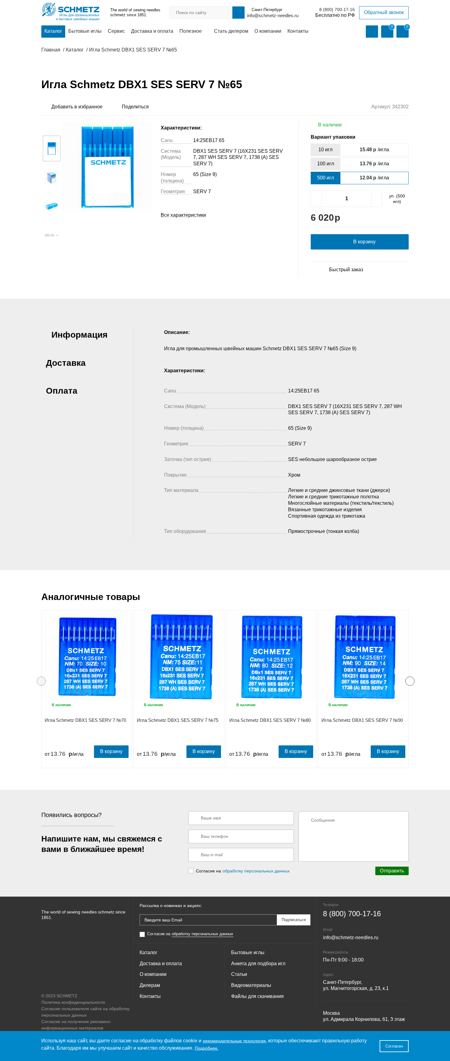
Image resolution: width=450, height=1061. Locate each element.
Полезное (190, 31)
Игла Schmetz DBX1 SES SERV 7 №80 (270, 720)
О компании (267, 31)
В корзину (111, 751)
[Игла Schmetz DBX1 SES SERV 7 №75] (179, 656)
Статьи (239, 974)
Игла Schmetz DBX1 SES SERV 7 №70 (85, 720)
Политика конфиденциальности (73, 1002)
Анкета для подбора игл (258, 963)
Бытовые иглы (85, 31)
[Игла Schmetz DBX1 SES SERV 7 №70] (87, 656)
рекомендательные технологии (234, 1040)
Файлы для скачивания (257, 996)
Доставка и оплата (152, 31)
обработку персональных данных (256, 870)
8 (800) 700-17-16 (337, 9)
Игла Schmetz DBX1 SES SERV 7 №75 (177, 720)
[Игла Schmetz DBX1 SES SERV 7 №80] (271, 656)
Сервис (116, 31)
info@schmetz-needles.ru (272, 15)
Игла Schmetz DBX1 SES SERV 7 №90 (362, 720)
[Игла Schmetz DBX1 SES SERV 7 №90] (363, 656)
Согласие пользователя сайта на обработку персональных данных (85, 1012)
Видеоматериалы (251, 985)
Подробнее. (207, 1048)
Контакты (298, 31)
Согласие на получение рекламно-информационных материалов (76, 1024)
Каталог (53, 31)
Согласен (394, 1046)
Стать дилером (231, 31)
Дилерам (150, 985)
